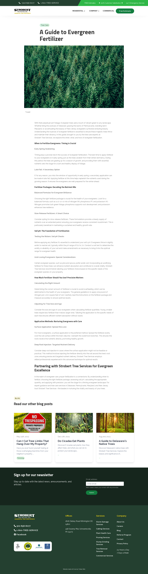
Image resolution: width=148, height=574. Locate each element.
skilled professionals (42, 359)
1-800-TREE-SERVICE (49, 3)
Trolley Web (82, 569)
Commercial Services (104, 555)
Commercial (108, 11)
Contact (120, 539)
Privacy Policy (122, 543)
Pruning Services (103, 537)
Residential (77, 11)
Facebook (21, 534)
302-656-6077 (23, 526)
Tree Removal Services (101, 550)
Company (93, 11)
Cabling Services (102, 528)
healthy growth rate (84, 225)
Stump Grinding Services (102, 543)
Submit (91, 493)
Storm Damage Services (102, 523)
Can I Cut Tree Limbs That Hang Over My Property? (33, 442)
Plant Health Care (103, 533)
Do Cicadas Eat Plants (71, 441)
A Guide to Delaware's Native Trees (113, 442)
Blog (118, 530)
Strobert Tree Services (43, 138)
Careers (120, 526)
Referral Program (124, 534)
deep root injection (49, 351)
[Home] (27, 517)
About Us (120, 521)
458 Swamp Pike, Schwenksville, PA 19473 (78, 530)
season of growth (74, 161)
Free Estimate (125, 11)
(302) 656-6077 (27, 3)
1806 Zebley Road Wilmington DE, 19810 (79, 522)
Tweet (27, 112)
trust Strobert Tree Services (45, 388)
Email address (91, 479)
